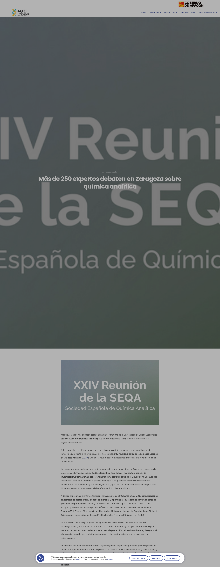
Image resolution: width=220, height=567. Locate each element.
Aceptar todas (139, 558)
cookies (79, 559)
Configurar (172, 558)
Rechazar (156, 558)
